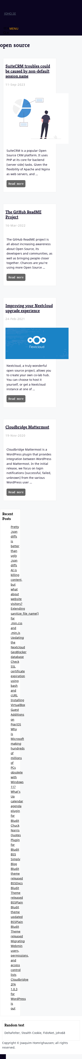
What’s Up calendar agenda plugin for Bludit (17, 806)
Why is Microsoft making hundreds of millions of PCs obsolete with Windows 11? (18, 758)
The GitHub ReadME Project (23, 214)
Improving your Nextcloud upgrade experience (29, 308)
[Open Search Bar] (6, 33)
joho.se (10, 13)
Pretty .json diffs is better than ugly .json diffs (15, 546)
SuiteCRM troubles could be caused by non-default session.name (27, 71)
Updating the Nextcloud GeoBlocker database (18, 647)
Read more (16, 183)
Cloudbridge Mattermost (27, 427)
